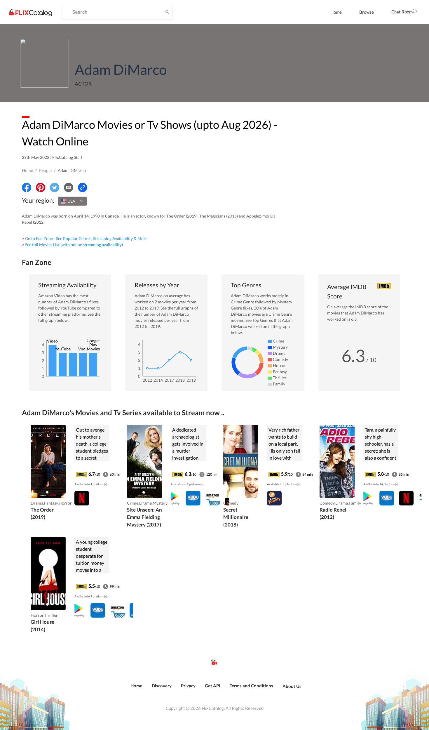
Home (336, 12)
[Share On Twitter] (54, 187)
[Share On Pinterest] (40, 187)
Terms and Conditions (251, 685)
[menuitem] (336, 12)
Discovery (162, 685)
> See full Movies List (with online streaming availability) (72, 244)
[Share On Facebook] (26, 187)
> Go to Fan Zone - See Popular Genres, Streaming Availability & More (84, 238)
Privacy (188, 685)
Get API (212, 685)
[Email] (68, 187)
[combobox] (72, 201)
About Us (291, 686)
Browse (366, 12)
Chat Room (402, 11)
